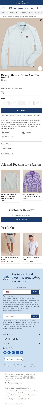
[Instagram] (13, 352)
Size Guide (38, 99)
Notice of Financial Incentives (12, 329)
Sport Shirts (32, 12)
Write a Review (25, 220)
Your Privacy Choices (12, 359)
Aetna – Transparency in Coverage (12, 367)
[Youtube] (17, 352)
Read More (28, 399)
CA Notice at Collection (30, 367)
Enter (35, 292)
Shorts (24, 12)
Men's (3, 12)
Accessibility (30, 364)
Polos (18, 12)
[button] (41, 20)
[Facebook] (4, 352)
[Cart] (40, 8)
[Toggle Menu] (3, 8)
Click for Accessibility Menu (13, 383)
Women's (11, 12)
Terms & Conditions (21, 302)
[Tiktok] (21, 352)
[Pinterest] (9, 352)
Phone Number (21, 288)
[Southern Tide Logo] (21, 8)
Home (4, 16)
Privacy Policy (7, 302)
